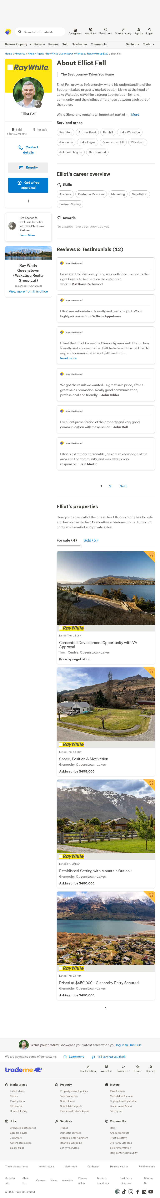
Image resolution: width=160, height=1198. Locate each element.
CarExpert (93, 1166)
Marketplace (18, 1084)
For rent (53, 44)
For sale (39, 44)
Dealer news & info (121, 1106)
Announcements (119, 1133)
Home (9, 53)
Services (66, 1121)
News (54, 1180)
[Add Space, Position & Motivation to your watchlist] (149, 673)
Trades (64, 1128)
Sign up (138, 33)
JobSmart (16, 1138)
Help (112, 1128)
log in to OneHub (128, 1045)
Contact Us (149, 1180)
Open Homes (67, 1101)
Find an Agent (36, 53)
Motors (115, 1084)
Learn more (76, 1056)
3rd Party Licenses (121, 1143)
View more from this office (28, 291)
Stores (14, 1096)
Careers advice (19, 1133)
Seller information (120, 1148)
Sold (65, 44)
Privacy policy (82, 1180)
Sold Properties (69, 1096)
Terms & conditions (103, 1180)
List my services (69, 1148)
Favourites (123, 1071)
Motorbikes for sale (121, 1096)
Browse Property (16, 44)
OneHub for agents (71, 1106)
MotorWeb (71, 1166)
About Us (26, 1180)
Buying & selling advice (123, 1101)
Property (20, 53)
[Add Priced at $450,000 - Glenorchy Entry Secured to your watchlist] (149, 897)
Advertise (67, 1180)
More (135, 114)
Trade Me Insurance (16, 1166)
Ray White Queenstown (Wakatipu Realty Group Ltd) (77, 53)
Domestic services (70, 1133)
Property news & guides (74, 1091)
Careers (41, 1180)
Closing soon (17, 1101)
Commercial (99, 44)
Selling (131, 44)
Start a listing (88, 1071)
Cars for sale (117, 1091)
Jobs (13, 1121)
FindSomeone (147, 1166)
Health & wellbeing (71, 1143)
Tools (147, 44)
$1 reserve (16, 1106)
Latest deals (17, 1091)
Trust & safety (118, 1138)
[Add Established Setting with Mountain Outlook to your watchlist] (149, 785)
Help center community (124, 1153)
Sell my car (116, 1111)
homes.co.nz (46, 1166)
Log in (149, 33)
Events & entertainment (74, 1138)
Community (118, 1121)
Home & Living (18, 1111)
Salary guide (17, 1148)
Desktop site (10, 1180)
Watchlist (106, 1071)
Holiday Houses (119, 1166)
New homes (80, 44)
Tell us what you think (111, 1057)
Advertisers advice (21, 1143)
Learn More (27, 235)
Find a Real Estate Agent (74, 1111)
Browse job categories (23, 1128)
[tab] (68, 540)
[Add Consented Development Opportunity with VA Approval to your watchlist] (149, 557)
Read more (68, 358)
